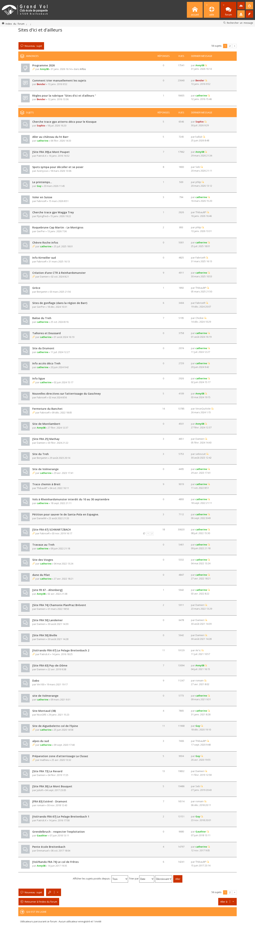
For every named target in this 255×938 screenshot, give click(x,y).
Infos (83, 69)
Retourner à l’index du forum (41, 901)
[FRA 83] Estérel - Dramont (49, 801)
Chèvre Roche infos (45, 242)
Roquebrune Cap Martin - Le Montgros (57, 227)
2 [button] (230, 45)
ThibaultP (200, 212)
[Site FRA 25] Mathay (46, 439)
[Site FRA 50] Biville (44, 635)
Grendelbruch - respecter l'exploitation (58, 831)
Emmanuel (43, 850)
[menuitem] (241, 5)
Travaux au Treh (43, 544)
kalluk (198, 136)
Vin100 (40, 684)
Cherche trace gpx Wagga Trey (53, 212)
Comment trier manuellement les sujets (59, 80)
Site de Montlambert (46, 424)
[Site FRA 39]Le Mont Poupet (51, 152)
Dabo (35, 680)
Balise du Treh (41, 318)
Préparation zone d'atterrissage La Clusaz (60, 756)
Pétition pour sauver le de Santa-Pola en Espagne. (65, 514)
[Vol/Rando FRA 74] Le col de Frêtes (55, 862)
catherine (201, 95)
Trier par (134, 878)
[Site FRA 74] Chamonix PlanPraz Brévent (59, 605)
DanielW (41, 518)
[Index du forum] (25, 9)
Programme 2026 (43, 65)
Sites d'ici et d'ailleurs (40, 30)
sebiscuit (200, 454)
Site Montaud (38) (44, 711)
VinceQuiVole (203, 408)
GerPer (41, 231)
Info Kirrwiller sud (44, 257)
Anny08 (44, 69)
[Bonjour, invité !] (241, 14)
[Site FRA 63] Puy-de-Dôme (49, 665)
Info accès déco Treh (46, 363)
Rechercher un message (240, 23)
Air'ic (198, 650)
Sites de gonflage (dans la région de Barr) (59, 303)
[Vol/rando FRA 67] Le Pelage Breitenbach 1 (60, 816)
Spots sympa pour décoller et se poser (57, 167)
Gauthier (42, 835)
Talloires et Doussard (46, 333)
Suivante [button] (234, 46)
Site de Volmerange (45, 469)
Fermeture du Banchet (47, 408)
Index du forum (15, 23)
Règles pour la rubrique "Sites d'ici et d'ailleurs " (64, 95)
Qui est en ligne (36, 911)
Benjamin (42, 291)
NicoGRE (41, 714)
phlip (198, 182)
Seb (197, 167)
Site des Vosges (42, 559)
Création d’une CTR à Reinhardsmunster (59, 273)
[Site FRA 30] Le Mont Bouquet (52, 786)
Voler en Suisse (42, 197)
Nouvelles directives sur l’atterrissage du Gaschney (66, 393)
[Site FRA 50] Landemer (47, 620)
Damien (44, 276)
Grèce (36, 288)
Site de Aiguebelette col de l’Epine (55, 726)
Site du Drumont (43, 348)
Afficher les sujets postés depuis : (92, 878)
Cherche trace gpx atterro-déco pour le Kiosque (64, 121)
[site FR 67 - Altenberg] (47, 590)
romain (199, 680)
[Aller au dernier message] (206, 65)
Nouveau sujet (33, 46)
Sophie (41, 125)
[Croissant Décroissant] (163, 878)
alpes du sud (40, 741)
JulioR (40, 790)
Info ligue (38, 378)
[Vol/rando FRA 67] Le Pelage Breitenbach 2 (60, 650)
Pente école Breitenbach (48, 846)
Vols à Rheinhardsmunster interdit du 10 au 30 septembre (70, 499)
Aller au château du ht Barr (50, 137)
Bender (41, 84)
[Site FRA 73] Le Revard (47, 771)
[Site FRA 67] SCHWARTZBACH (51, 529)
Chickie (199, 318)
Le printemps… (42, 182)
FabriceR (41, 201)
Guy (39, 186)
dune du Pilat (41, 575)
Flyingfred (42, 216)
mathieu (44, 760)
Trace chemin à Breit (46, 484)
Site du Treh (40, 454)
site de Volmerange (45, 695)
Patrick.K (41, 155)
